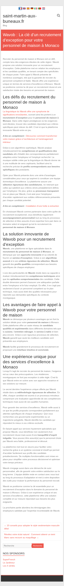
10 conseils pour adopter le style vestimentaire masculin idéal (32, 527)
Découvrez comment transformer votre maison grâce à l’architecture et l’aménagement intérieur (30, 139)
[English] (24, 8)
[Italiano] (35, 8)
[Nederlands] (43, 8)
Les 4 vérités (9, 566)
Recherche (37, 546)
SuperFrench (9, 559)
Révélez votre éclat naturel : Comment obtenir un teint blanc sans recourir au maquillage (29, 536)
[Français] (20, 8)
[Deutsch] (32, 8)
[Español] (28, 8)
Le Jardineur (9, 562)
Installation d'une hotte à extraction (42, 206)
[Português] (39, 8)
